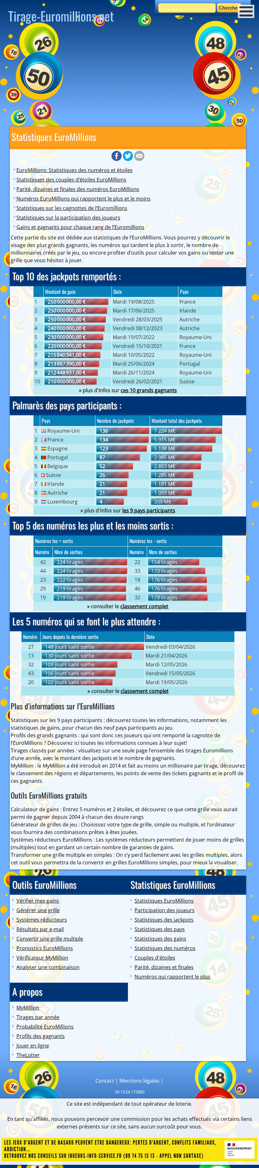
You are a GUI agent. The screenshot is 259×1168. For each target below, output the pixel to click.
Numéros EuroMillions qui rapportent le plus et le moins (83, 198)
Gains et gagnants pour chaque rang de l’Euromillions (80, 227)
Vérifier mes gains (37, 900)
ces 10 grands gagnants (149, 390)
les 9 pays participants (148, 510)
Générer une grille (38, 910)
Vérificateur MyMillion (42, 957)
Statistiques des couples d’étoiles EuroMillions (71, 179)
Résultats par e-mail (40, 929)
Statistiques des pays (160, 929)
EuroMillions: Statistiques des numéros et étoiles (74, 170)
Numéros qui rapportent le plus (172, 976)
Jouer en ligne (32, 1045)
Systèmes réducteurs (41, 919)
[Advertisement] (129, 77)
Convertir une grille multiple (49, 938)
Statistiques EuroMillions (164, 900)
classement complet (144, 606)
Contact (104, 1080)
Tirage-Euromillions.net (61, 15)
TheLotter (28, 1055)
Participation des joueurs (165, 910)
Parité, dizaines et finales (164, 967)
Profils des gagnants (40, 1036)
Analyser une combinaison (48, 967)
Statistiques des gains (160, 938)
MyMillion (27, 1007)
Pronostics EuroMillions (44, 948)
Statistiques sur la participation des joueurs (68, 217)
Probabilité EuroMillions (45, 1026)
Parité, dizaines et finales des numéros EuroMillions (77, 189)
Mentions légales (139, 1080)
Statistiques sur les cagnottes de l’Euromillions (71, 208)
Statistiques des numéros (165, 948)
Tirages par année (37, 1017)
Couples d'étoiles (155, 957)
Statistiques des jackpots (164, 919)
